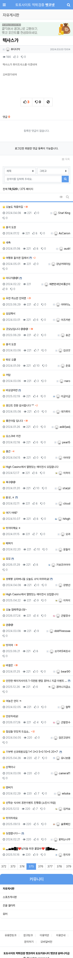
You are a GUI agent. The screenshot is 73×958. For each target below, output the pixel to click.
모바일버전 (46, 941)
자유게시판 (8, 888)
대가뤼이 (65, 411)
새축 (8, 242)
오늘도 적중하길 (14, 206)
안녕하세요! (11, 716)
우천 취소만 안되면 (15, 298)
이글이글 (65, 396)
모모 (8, 558)
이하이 (66, 472)
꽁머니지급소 (62, 686)
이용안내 (60, 935)
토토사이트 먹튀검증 (35, 5)
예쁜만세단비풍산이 (59, 284)
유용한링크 (10, 935)
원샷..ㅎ (9, 497)
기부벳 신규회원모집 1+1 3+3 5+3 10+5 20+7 (32, 751)
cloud (66, 503)
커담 (8, 374)
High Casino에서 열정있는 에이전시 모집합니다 (31, 466)
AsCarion (64, 233)
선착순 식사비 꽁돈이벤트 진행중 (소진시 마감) (30, 802)
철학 (67, 707)
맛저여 (9, 645)
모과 (67, 534)
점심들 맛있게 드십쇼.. (17, 731)
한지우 (66, 854)
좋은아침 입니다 (14, 420)
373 (13, 866)
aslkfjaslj (64, 426)
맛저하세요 (11, 818)
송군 (67, 335)
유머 (5, 913)
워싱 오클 (10, 359)
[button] (5, 29)
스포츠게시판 (10, 897)
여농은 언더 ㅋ (13, 701)
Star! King (63, 213)
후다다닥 (15, 49)
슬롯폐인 (65, 824)
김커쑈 (66, 808)
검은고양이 (64, 737)
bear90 (65, 671)
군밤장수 (65, 615)
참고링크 (28, 935)
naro (67, 381)
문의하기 (28, 941)
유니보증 (65, 758)
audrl (66, 248)
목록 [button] (67, 159)
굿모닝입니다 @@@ (16, 329)
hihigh (66, 518)
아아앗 (66, 457)
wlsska (65, 793)
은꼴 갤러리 (9, 905)
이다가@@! (11, 278)
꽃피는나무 (64, 839)
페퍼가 (9, 543)
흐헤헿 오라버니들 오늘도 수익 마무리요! (27, 579)
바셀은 (9, 665)
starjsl (66, 488)
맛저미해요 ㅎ (13, 528)
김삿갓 (66, 350)
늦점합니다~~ (13, 833)
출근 (8, 451)
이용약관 (44, 935)
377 (50, 866)
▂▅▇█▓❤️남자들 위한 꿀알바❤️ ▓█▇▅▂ (31, 848)
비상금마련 (11, 390)
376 (40, 866)
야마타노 (65, 304)
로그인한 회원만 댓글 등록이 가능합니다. (36, 148)
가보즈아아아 (62, 564)
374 (22, 866)
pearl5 (66, 442)
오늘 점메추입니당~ (16, 609)
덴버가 (9, 787)
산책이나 (10, 767)
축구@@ (10, 482)
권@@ (9, 624)
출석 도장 (10, 227)
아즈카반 (65, 319)
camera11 (64, 773)
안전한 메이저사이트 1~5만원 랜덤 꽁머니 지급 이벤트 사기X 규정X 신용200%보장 (36, 680)
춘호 (67, 365)
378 (59, 866)
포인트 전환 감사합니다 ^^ (19, 405)
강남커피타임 (62, 263)
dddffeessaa (62, 631)
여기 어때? (11, 512)
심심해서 (10, 313)
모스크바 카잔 (13, 436)
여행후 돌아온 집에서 (16, 257)
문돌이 (66, 549)
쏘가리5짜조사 (62, 651)
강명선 (66, 585)
